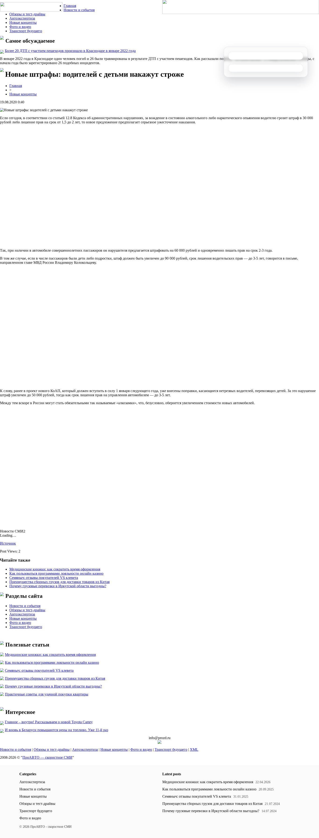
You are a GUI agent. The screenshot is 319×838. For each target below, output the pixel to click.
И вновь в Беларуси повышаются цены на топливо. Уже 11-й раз (56, 730)
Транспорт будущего (25, 31)
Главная (70, 6)
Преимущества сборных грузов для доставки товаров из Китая (59, 582)
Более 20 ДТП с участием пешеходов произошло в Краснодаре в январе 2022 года (70, 51)
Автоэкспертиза (22, 18)
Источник (8, 543)
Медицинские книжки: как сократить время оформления (54, 569)
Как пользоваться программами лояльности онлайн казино (56, 573)
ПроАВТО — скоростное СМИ (47, 757)
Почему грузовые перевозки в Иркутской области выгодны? (57, 586)
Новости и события (79, 10)
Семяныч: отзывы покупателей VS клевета (43, 578)
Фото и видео (20, 27)
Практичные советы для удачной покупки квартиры (46, 694)
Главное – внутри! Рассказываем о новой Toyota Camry (49, 722)
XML (194, 749)
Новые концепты (23, 22)
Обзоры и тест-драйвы (27, 14)
